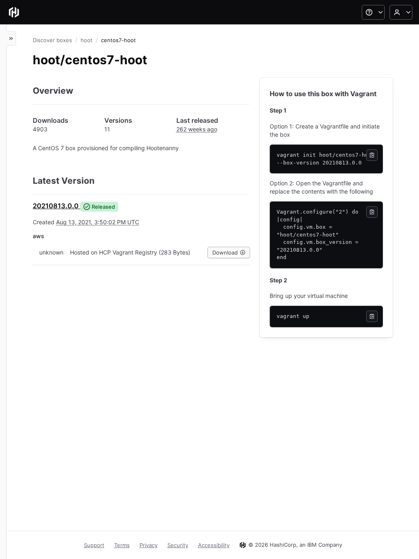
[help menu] (373, 12)
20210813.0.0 (56, 206)
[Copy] (372, 155)
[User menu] (401, 12)
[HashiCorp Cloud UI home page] (14, 12)
